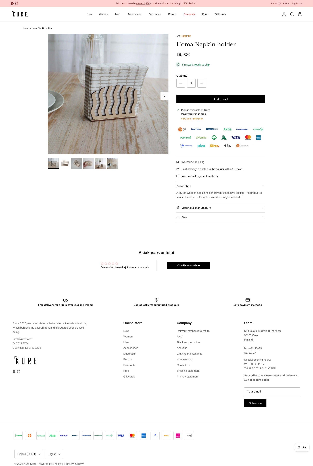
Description (183, 186)
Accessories (134, 14)
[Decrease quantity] (180, 83)
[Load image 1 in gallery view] (108, 94)
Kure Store (30, 463)
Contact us (183, 365)
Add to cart (221, 99)
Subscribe (255, 403)
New (89, 14)
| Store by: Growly (73, 463)
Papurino (186, 35)
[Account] (283, 14)
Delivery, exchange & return (193, 330)
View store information (192, 118)
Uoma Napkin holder (42, 28)
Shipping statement (188, 370)
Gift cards (220, 14)
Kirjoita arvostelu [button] (188, 265)
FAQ (179, 336)
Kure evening (184, 359)
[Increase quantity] (201, 83)
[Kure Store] (20, 14)
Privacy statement (187, 376)
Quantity (181, 75)
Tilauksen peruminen (189, 342)
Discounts (189, 14)
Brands (172, 14)
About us (182, 347)
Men (117, 14)
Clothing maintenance (189, 353)
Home (25, 28)
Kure (205, 14)
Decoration (155, 14)
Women (103, 14)
